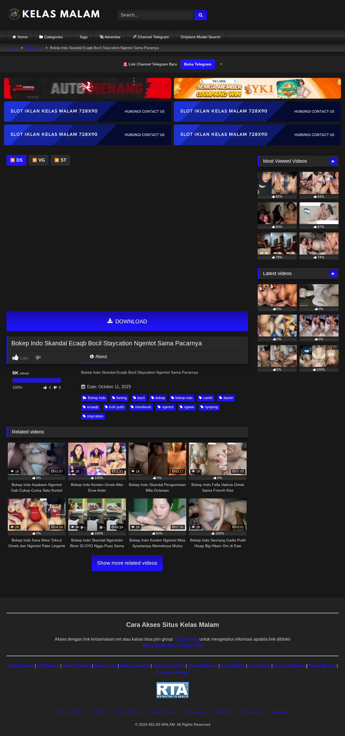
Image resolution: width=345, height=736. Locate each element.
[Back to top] (328, 720)
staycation (95, 416)
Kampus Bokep (172, 672)
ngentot (168, 407)
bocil (141, 398)
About (101, 356)
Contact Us (251, 712)
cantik (208, 398)
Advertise (279, 712)
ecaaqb (92, 407)
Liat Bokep (259, 666)
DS (16, 160)
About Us (223, 712)
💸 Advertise (109, 37)
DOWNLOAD (130, 321)
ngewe (189, 407)
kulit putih (116, 407)
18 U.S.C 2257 (71, 712)
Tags (84, 37)
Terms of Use (127, 712)
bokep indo (183, 398)
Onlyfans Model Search (200, 37)
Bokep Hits (105, 666)
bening (121, 398)
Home (23, 37)
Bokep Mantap (135, 666)
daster (228, 398)
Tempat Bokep (203, 666)
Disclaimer (195, 712)
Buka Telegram (197, 64)
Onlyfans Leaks (169, 666)
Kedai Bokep (20, 666)
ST (60, 160)
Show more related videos (127, 563)
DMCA (100, 712)
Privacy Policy (162, 712)
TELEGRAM (186, 639)
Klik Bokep (48, 666)
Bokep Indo (34, 48)
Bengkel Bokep (289, 666)
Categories (53, 37)
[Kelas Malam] (53, 15)
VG (38, 160)
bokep (160, 398)
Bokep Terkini (77, 666)
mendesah (143, 407)
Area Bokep (233, 666)
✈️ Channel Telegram (150, 37)
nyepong (211, 407)
